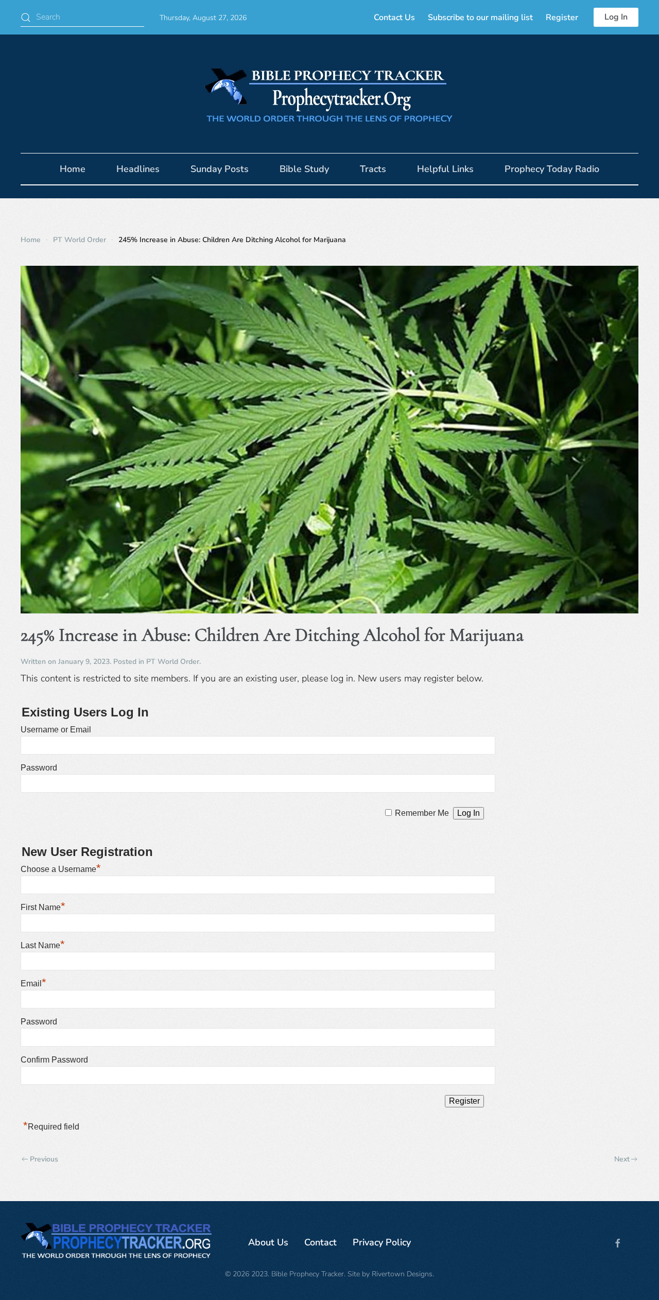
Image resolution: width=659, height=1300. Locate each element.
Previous (44, 1159)
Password (39, 767)
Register (562, 17)
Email (33, 983)
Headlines (138, 169)
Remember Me (422, 813)
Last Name (43, 945)
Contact (320, 1242)
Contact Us (394, 17)
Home (72, 169)
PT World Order (172, 661)
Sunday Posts (219, 169)
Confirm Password (54, 1059)
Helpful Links (445, 169)
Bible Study (304, 169)
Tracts (373, 169)
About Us (268, 1242)
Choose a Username (61, 869)
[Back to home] (329, 93)
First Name (43, 907)
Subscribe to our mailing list (480, 17)
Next (622, 1159)
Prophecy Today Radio (552, 169)
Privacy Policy (382, 1242)
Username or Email (56, 729)
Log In (616, 17)
